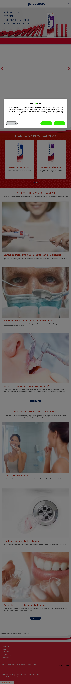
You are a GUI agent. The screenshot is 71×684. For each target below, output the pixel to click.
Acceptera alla (59, 123)
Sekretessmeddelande (17, 114)
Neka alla (46, 123)
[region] (35, 113)
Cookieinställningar (12, 123)
